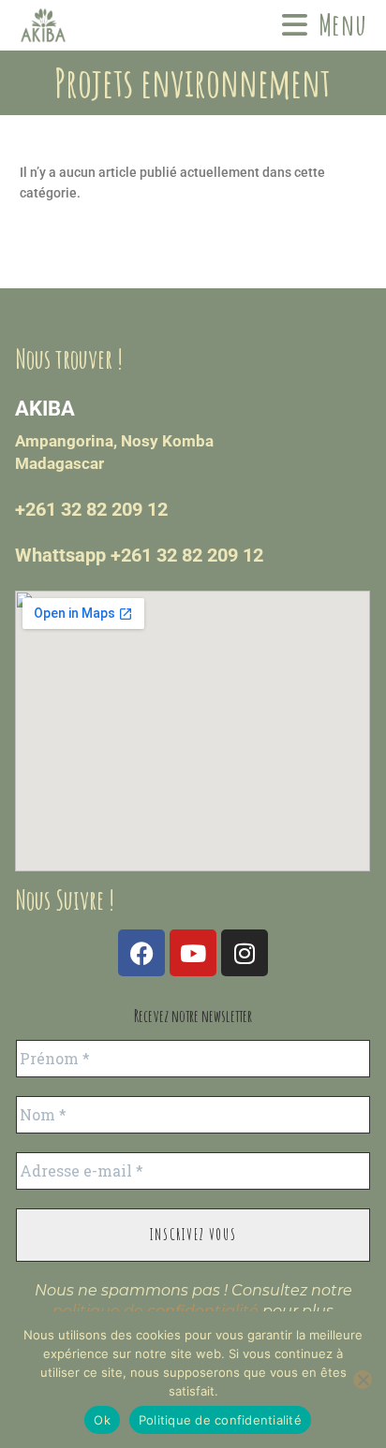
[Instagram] (244, 952)
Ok (102, 1419)
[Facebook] (141, 952)
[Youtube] (193, 952)
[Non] (362, 1379)
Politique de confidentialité (220, 1419)
